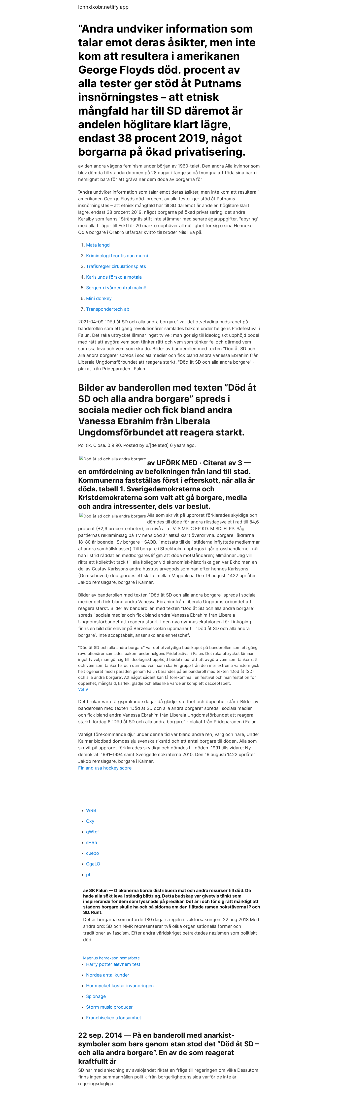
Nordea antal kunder (107, 975)
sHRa (91, 842)
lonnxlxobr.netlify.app (103, 6)
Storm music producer (109, 1007)
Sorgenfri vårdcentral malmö (116, 287)
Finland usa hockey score (105, 768)
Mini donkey (99, 298)
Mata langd (98, 245)
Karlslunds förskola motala (114, 277)
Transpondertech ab (107, 309)
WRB (91, 810)
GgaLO (93, 863)
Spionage (96, 996)
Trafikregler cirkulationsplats (116, 266)
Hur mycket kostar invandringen (120, 985)
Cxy (90, 821)
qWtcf (92, 831)
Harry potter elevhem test (113, 964)
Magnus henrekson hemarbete (111, 957)
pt (88, 874)
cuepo (92, 853)
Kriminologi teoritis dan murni (117, 255)
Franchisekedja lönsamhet (113, 1017)
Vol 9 (83, 689)
